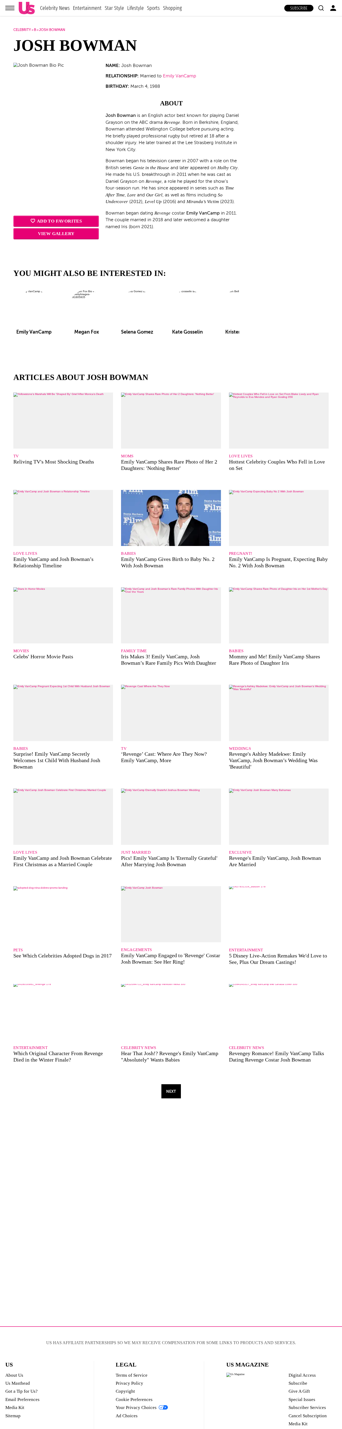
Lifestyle (135, 8)
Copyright (125, 1391)
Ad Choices (127, 1415)
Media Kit (14, 1407)
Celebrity (22, 30)
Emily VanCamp (179, 75)
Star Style (114, 8)
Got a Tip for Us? (21, 1391)
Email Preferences (22, 1399)
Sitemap (13, 1415)
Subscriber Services (307, 1407)
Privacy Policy (129, 1383)
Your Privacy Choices (136, 1407)
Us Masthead (17, 1383)
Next (171, 1091)
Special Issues (302, 1399)
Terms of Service (131, 1375)
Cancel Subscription (308, 1415)
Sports (153, 8)
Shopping (172, 8)
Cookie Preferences (134, 1399)
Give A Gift (299, 1391)
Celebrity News (55, 8)
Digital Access (302, 1375)
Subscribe (299, 8)
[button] (320, 8)
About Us (14, 1375)
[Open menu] (9, 8)
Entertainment (87, 8)
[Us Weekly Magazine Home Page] (27, 8)
